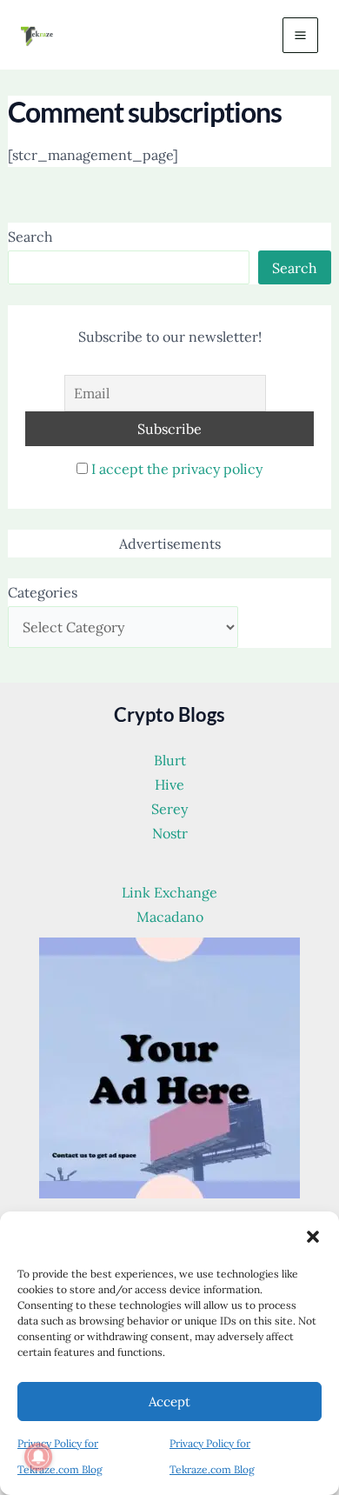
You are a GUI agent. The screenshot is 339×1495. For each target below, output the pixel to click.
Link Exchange (169, 892)
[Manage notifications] (38, 1457)
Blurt (170, 760)
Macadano (169, 916)
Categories (42, 592)
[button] (313, 1236)
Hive (169, 784)
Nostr (170, 833)
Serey (169, 809)
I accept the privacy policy (177, 468)
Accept (169, 1401)
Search (30, 236)
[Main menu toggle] (300, 35)
